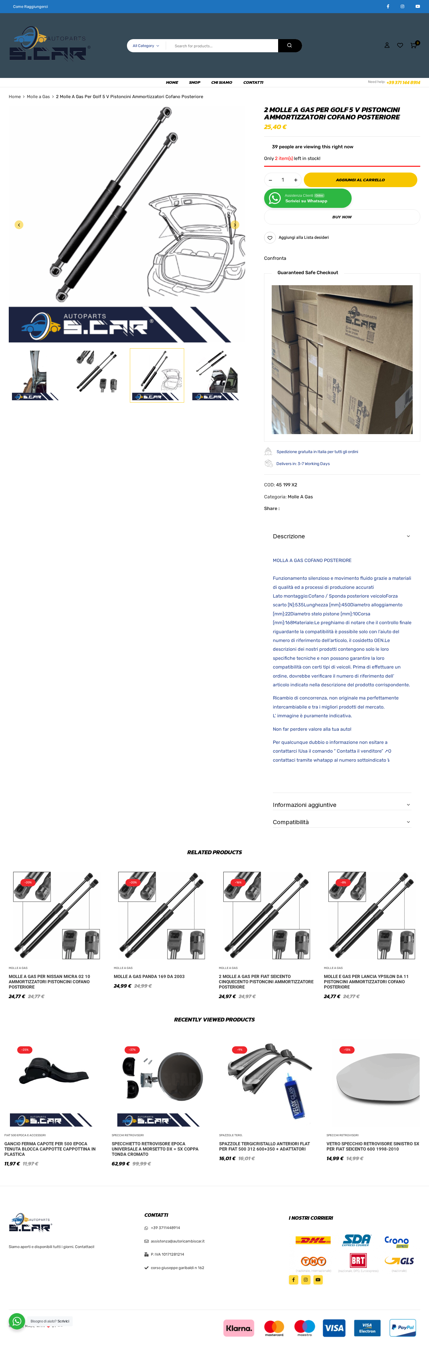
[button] (413, 45)
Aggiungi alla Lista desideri (304, 237)
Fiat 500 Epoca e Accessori (25, 1135)
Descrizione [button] (289, 536)
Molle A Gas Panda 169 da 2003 (149, 976)
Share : (272, 508)
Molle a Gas (38, 96)
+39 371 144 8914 (403, 82)
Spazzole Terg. (231, 1135)
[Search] (290, 45)
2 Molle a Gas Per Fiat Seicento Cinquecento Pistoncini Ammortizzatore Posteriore (266, 982)
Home (15, 96)
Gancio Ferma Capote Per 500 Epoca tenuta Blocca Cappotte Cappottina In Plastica (50, 1149)
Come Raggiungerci (30, 6)
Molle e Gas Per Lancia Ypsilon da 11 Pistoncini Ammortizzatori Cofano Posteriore (366, 982)
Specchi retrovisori (128, 1135)
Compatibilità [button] (291, 822)
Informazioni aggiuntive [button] (304, 804)
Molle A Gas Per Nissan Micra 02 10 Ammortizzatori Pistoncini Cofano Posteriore (49, 982)
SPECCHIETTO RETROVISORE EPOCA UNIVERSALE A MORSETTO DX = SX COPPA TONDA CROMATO (155, 1149)
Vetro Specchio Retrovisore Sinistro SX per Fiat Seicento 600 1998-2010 (373, 1146)
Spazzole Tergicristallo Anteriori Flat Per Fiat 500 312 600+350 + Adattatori (264, 1146)
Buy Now (342, 216)
